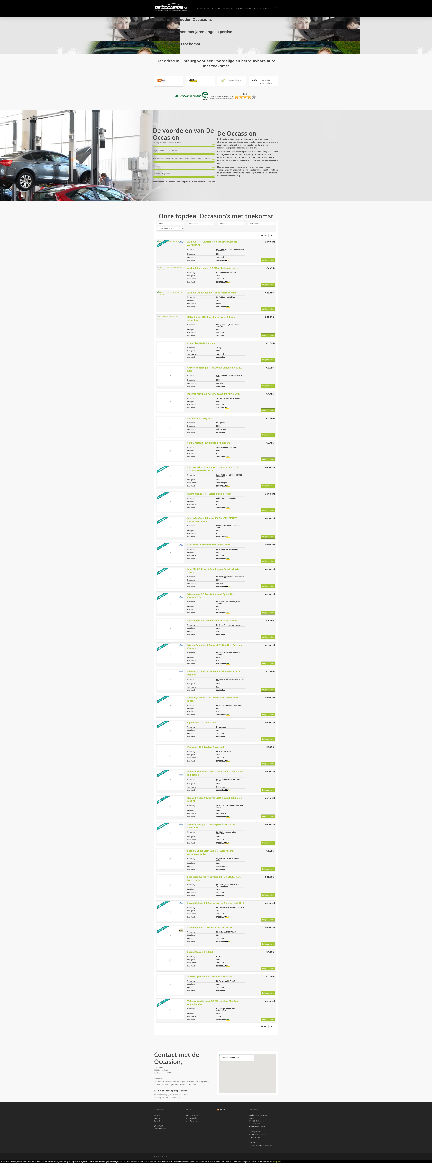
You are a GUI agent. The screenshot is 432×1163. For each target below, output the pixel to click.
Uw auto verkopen (192, 1121)
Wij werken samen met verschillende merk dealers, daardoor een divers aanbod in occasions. (204, 27)
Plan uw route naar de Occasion (260, 1145)
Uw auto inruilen (192, 1118)
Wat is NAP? (158, 1126)
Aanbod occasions (192, 1115)
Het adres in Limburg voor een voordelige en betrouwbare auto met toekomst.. (197, 52)
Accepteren (277, 1162)
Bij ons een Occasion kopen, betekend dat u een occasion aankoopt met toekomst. (198, 39)
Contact (157, 1121)
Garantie (157, 1115)
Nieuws (222, 1110)
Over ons (252, 1142)
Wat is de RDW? (160, 1129)
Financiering (158, 1118)
